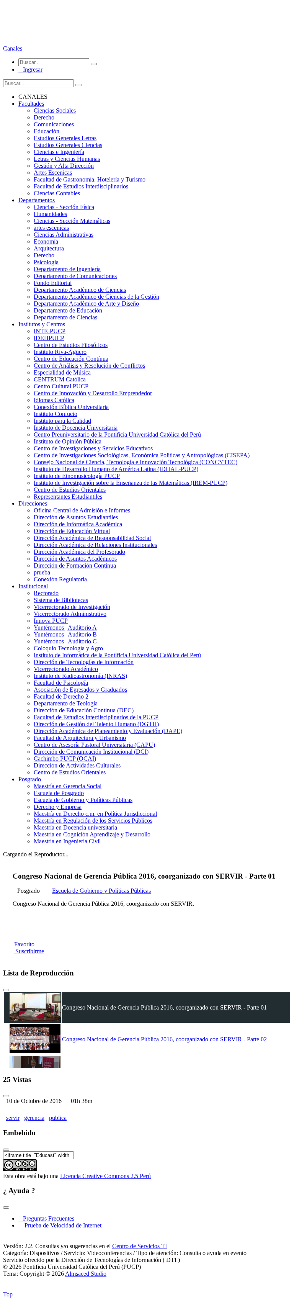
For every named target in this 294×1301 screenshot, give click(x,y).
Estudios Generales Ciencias (68, 145)
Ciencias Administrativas (63, 234)
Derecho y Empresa (58, 807)
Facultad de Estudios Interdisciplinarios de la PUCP (96, 717)
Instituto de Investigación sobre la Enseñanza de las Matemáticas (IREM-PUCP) (130, 482)
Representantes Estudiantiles (68, 496)
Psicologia (46, 262)
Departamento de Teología (66, 703)
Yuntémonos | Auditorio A (65, 627)
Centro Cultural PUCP (61, 386)
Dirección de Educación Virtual (72, 531)
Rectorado (46, 593)
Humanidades (50, 214)
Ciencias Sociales (55, 110)
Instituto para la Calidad (62, 420)
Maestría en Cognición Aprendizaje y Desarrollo (92, 834)
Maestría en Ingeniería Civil (67, 841)
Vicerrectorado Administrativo (70, 613)
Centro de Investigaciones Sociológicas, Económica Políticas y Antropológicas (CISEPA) (142, 455)
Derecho (44, 117)
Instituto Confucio (55, 414)
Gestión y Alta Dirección (64, 165)
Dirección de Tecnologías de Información (84, 662)
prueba (42, 572)
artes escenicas (51, 227)
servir (13, 1117)
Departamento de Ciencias (65, 317)
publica (58, 1117)
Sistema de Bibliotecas (61, 600)
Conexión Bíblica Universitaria (71, 407)
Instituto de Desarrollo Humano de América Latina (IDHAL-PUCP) (116, 469)
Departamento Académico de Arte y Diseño (86, 303)
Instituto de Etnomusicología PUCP (77, 476)
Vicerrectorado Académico (66, 669)
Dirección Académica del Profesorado (79, 551)
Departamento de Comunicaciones (75, 276)
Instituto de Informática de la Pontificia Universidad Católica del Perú (117, 655)
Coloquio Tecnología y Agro (68, 648)
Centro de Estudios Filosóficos (71, 345)
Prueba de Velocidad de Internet (60, 1225)
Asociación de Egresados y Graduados (80, 689)
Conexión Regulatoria (60, 579)
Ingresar (30, 69)
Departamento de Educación (68, 310)
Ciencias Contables (57, 193)
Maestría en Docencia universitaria (75, 827)
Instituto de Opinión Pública (67, 441)
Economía (46, 241)
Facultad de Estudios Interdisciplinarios (81, 186)
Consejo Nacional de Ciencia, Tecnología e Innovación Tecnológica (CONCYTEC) (135, 462)
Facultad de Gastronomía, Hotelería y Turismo (89, 179)
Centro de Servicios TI (139, 1246)
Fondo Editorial (53, 283)
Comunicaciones (54, 124)
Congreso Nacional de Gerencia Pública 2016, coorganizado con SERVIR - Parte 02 (164, 1039)
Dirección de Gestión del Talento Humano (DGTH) (96, 724)
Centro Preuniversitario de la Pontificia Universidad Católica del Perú (117, 434)
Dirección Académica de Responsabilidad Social (92, 538)
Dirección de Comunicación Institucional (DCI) (91, 751)
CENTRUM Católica (60, 379)
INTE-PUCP (49, 331)
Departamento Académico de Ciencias (80, 289)
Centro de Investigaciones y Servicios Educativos (93, 448)
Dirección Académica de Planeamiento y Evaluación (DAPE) (108, 731)
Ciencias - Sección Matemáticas (72, 221)
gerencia (34, 1117)
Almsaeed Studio (85, 1273)
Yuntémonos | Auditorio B (65, 634)
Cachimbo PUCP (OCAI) (65, 758)
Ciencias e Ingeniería (59, 152)
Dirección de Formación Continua (75, 565)
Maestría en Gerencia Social (67, 786)
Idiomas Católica (54, 400)
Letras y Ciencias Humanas (67, 158)
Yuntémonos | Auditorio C (65, 641)
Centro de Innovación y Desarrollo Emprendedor (93, 393)
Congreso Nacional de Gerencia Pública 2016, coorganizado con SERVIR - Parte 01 (164, 1007)
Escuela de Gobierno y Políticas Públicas (83, 800)
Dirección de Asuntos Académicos (75, 558)
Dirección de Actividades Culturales (77, 765)
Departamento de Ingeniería (67, 269)
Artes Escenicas (53, 172)
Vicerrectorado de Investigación (72, 607)
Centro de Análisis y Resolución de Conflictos (89, 365)
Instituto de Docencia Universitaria (76, 427)
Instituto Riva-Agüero (60, 352)
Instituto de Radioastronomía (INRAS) (80, 676)
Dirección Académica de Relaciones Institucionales (95, 545)
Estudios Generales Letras (65, 138)
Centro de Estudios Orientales (70, 489)
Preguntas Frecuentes (46, 1218)
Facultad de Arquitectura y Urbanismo (80, 738)
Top (8, 1294)
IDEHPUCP (49, 338)
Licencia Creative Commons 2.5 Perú (105, 1176)
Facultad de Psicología (61, 682)
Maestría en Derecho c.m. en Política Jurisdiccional (95, 813)
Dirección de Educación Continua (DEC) (84, 710)
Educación (46, 131)
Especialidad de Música (62, 372)
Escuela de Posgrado (59, 793)
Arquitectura (49, 248)
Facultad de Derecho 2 (61, 696)
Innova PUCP (51, 620)
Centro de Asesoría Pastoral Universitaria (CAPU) (94, 744)
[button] (13, 48)
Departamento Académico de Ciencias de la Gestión (96, 296)
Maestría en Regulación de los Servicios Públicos (93, 820)
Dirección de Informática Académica (78, 524)
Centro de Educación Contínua (71, 358)
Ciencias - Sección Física (64, 207)
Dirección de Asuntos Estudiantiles (76, 517)
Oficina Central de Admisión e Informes (82, 510)
